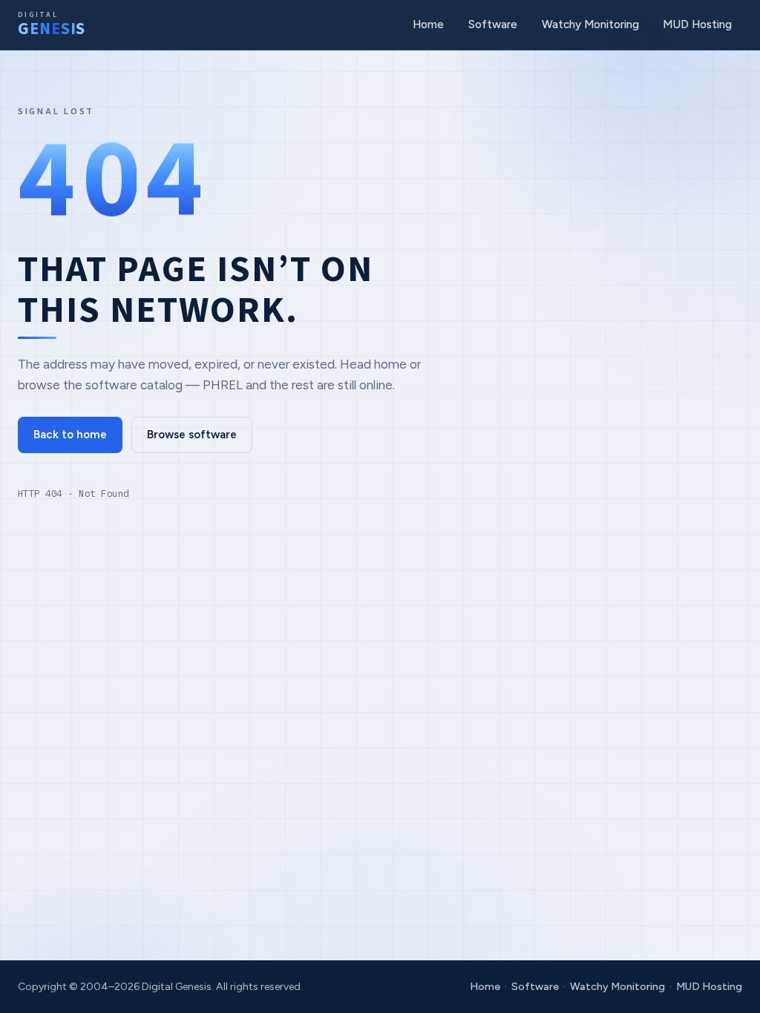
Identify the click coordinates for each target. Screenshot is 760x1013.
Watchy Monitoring (590, 24)
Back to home (70, 434)
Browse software (192, 434)
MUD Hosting (697, 24)
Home (428, 24)
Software (492, 24)
